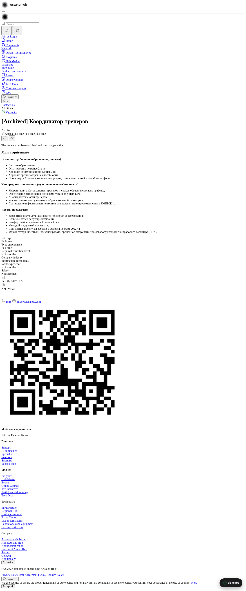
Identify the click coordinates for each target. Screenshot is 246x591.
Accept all (8, 586)
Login (13, 36)
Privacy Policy (10, 574)
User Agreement (28, 574)
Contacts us (8, 104)
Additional (7, 108)
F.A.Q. (42, 574)
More (194, 582)
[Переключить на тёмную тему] (5, 101)
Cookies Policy (55, 574)
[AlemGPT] (231, 582)
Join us (5, 36)
